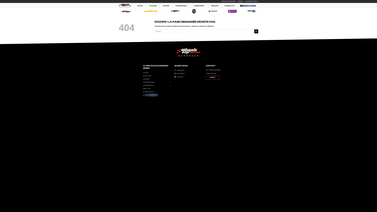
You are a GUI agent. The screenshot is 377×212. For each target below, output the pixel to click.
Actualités (153, 5)
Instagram (181, 73)
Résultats (214, 5)
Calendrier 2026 (181, 5)
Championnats (199, 5)
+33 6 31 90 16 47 (211, 73)
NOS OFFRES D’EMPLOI (251, 1)
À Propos (166, 5)
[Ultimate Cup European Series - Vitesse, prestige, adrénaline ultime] (125, 6)
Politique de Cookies (213, 70)
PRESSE (240, 1)
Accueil (140, 5)
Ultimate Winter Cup (248, 5)
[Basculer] (170, 82)
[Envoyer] (256, 31)
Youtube (180, 77)
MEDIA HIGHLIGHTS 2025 (228, 1)
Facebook (180, 70)
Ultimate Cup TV (230, 5)
